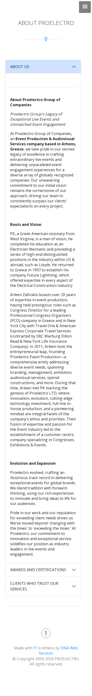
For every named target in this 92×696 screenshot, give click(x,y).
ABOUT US (19, 66)
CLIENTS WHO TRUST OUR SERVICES (34, 586)
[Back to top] (46, 633)
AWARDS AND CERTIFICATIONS (38, 569)
